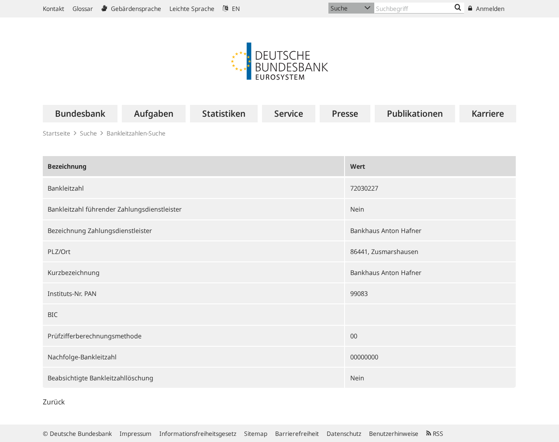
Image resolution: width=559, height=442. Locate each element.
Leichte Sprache (191, 8)
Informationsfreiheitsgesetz (197, 433)
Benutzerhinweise (393, 433)
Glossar (82, 8)
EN (235, 8)
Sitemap (255, 433)
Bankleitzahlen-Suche (136, 133)
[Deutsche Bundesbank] (279, 60)
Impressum (136, 433)
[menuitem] (80, 113)
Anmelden (489, 8)
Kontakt (53, 8)
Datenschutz (344, 433)
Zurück (54, 402)
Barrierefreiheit (297, 433)
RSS (437, 433)
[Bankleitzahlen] (458, 8)
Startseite (56, 133)
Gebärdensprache (135, 8)
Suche (88, 133)
